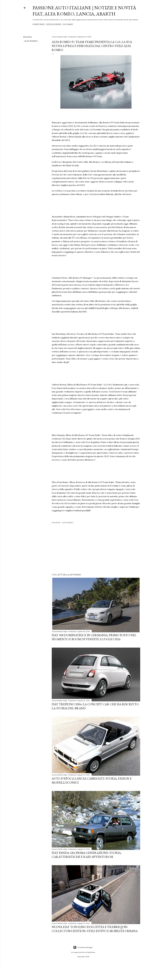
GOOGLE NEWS (53, 24)
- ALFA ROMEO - (31, 41)
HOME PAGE (39, 24)
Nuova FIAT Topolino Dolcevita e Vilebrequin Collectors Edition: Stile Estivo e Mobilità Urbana (95, 929)
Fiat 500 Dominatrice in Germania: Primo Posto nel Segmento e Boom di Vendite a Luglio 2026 (94, 637)
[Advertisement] (96, 549)
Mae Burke (91, 952)
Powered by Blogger (85, 947)
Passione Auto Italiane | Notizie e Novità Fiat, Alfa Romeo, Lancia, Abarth (84, 11)
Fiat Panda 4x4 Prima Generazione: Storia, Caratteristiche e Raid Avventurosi (86, 855)
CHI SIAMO (68, 24)
